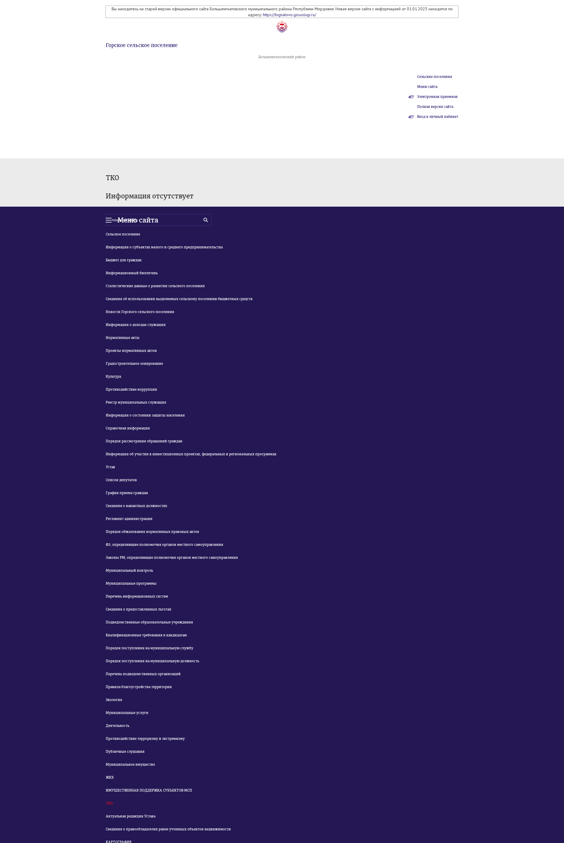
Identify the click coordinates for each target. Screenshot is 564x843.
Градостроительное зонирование (134, 364)
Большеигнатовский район (282, 57)
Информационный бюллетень (132, 273)
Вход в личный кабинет (437, 117)
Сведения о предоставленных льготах (138, 609)
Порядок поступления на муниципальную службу (149, 648)
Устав (110, 467)
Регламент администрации (129, 519)
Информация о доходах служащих (136, 325)
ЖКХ (110, 777)
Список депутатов (121, 480)
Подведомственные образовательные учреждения (149, 622)
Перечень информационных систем (137, 596)
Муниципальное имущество (130, 764)
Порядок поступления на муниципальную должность (152, 661)
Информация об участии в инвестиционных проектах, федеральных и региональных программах (191, 454)
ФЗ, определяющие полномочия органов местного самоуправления (164, 545)
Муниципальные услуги (127, 713)
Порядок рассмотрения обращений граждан (144, 441)
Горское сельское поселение (141, 45)
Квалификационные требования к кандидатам (146, 635)
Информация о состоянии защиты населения (145, 415)
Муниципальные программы (131, 583)
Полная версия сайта (435, 107)
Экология (114, 700)
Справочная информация (128, 428)
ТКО (109, 803)
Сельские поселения (434, 77)
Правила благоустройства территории (139, 687)
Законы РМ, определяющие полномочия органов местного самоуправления (172, 558)
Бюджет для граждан (124, 260)
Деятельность (117, 726)
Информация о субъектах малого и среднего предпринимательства (164, 247)
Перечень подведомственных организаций (143, 674)
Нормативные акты (123, 338)
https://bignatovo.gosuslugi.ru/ (289, 14)
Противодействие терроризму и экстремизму (145, 739)
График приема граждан (127, 493)
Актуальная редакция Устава (130, 816)
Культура (113, 376)
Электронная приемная (437, 97)
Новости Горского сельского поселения (140, 312)
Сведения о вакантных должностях (136, 506)
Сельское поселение (123, 234)
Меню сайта (427, 87)
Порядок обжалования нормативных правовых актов (152, 532)
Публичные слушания (125, 752)
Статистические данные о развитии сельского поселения (155, 286)
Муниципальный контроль (129, 570)
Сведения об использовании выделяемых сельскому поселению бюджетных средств (179, 299)
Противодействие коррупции (131, 389)
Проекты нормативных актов (131, 351)
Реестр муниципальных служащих (136, 402)
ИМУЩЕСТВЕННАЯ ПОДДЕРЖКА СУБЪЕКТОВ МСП (149, 790)
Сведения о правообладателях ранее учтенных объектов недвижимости (168, 829)
